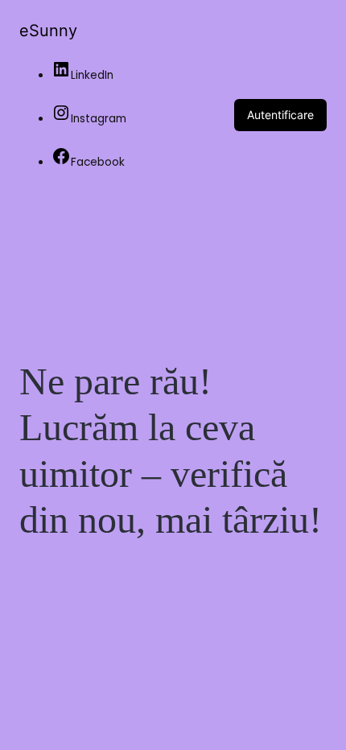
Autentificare (280, 115)
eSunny (48, 30)
